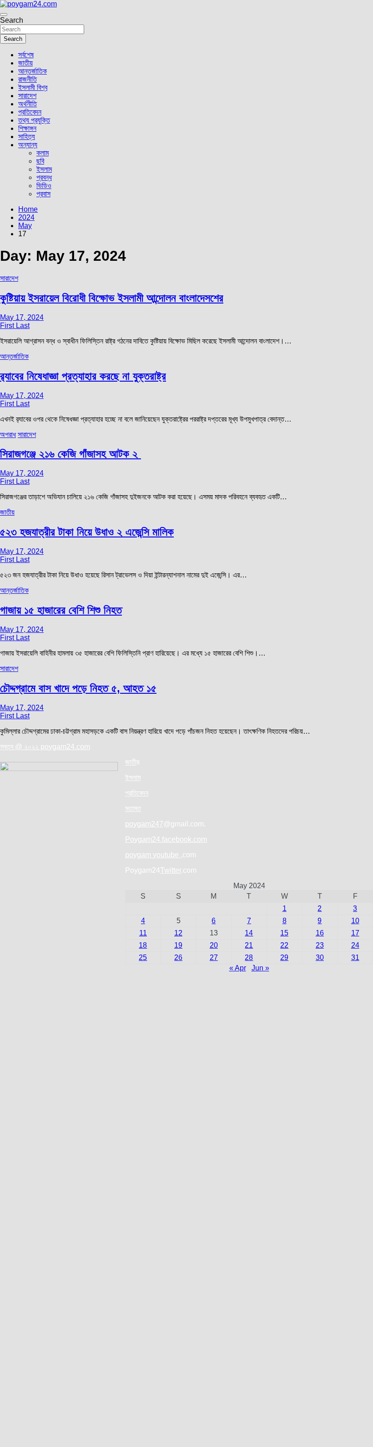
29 (284, 957)
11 (143, 933)
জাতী (130, 762)
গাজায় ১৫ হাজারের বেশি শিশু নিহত (61, 610)
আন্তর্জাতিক (32, 71)
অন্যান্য (27, 145)
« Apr (237, 968)
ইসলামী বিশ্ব (32, 87)
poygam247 (144, 824)
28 (249, 957)
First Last (15, 325)
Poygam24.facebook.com (166, 839)
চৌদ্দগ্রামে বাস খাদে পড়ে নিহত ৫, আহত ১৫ (78, 688)
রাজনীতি (27, 79)
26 (178, 957)
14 (249, 933)
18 (143, 945)
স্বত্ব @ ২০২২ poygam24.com (45, 747)
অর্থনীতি (27, 104)
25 (143, 957)
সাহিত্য (26, 136)
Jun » (260, 968)
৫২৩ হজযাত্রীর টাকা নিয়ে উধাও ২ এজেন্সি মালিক (87, 532)
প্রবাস (43, 194)
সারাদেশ (27, 95)
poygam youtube (153, 855)
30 (320, 957)
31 (355, 957)
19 (178, 945)
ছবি (40, 161)
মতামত (133, 808)
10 (355, 921)
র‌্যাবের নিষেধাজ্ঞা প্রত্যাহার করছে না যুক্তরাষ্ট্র (83, 376)
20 (214, 945)
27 (214, 957)
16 (320, 933)
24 (355, 945)
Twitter (170, 870)
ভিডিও (43, 185)
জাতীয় (25, 63)
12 (178, 933)
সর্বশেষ (26, 55)
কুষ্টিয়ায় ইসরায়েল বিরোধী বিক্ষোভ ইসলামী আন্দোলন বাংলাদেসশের (111, 298)
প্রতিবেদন (29, 112)
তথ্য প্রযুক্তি (34, 120)
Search (11, 20)
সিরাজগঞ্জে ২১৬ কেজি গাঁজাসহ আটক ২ (70, 454)
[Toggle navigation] (3, 14)
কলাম (42, 153)
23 (320, 945)
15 (284, 933)
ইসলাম (44, 169)
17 (355, 933)
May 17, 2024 (22, 317)
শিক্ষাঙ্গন (27, 128)
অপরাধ (8, 434)
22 (284, 945)
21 (249, 945)
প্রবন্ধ (44, 177)
